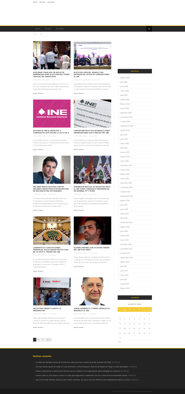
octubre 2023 (125, 192)
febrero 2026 (125, 104)
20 (134, 328)
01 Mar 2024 (37, 136)
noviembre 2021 (126, 249)
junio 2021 (124, 271)
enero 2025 (124, 161)
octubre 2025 (125, 122)
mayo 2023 (124, 214)
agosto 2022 (125, 227)
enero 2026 (124, 108)
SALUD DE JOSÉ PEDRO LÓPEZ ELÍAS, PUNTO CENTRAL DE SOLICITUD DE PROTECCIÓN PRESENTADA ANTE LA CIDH (83, 380)
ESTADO (42, 2)
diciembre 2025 (126, 113)
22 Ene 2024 (37, 314)
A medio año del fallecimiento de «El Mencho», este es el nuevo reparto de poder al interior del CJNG (73, 362)
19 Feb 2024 (77, 194)
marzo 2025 (124, 152)
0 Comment (55, 80)
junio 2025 (124, 139)
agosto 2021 (124, 262)
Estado (48, 29)
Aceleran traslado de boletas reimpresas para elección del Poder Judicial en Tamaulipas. (51, 74)
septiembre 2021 (126, 258)
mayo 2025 (124, 143)
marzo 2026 (124, 100)
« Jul (119, 342)
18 (125, 328)
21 (139, 328)
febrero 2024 (125, 174)
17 (120, 328)
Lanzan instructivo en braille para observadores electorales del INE (92, 132)
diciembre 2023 (126, 183)
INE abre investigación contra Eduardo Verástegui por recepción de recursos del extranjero (51, 189)
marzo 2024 (124, 170)
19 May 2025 (37, 80)
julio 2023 (123, 205)
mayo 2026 (124, 91)
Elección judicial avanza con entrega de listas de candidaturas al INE (91, 74)
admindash (46, 80)
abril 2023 (123, 218)
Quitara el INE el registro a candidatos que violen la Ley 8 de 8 (51, 132)
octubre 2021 (125, 253)
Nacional (60, 29)
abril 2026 (123, 95)
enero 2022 (124, 240)
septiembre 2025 (126, 126)
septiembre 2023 (126, 196)
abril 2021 (123, 279)
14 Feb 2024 (37, 255)
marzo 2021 (124, 284)
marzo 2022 (124, 236)
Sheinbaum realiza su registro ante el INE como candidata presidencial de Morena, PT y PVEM (92, 189)
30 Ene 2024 (78, 253)
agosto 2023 (125, 200)
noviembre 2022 (126, 222)
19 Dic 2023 (77, 314)
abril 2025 (123, 148)
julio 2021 (123, 266)
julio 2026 (123, 82)
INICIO (35, 2)
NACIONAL (50, 2)
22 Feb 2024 (78, 136)
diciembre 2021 (126, 244)
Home (35, 34)
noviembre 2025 (126, 117)
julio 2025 (123, 135)
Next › (48, 339)
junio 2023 (124, 209)
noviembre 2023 (126, 187)
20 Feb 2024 (37, 194)
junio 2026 (124, 86)
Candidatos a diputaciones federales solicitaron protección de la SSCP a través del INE (50, 250)
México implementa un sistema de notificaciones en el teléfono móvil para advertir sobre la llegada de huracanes (78, 371)
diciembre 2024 (126, 165)
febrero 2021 (125, 288)
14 (139, 324)
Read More (38, 93)
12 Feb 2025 (77, 80)
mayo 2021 (124, 275)
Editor (44, 136)
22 (144, 328)
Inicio (37, 29)
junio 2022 (124, 231)
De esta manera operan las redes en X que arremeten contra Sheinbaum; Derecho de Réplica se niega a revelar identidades (82, 367)
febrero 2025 (125, 157)
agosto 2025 (125, 130)
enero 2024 (124, 179)
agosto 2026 (125, 78)
